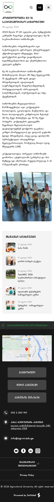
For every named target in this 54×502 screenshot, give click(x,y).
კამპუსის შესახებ (27, 397)
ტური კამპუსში (27, 385)
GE (39, 7)
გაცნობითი (27, 372)
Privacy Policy (27, 475)
